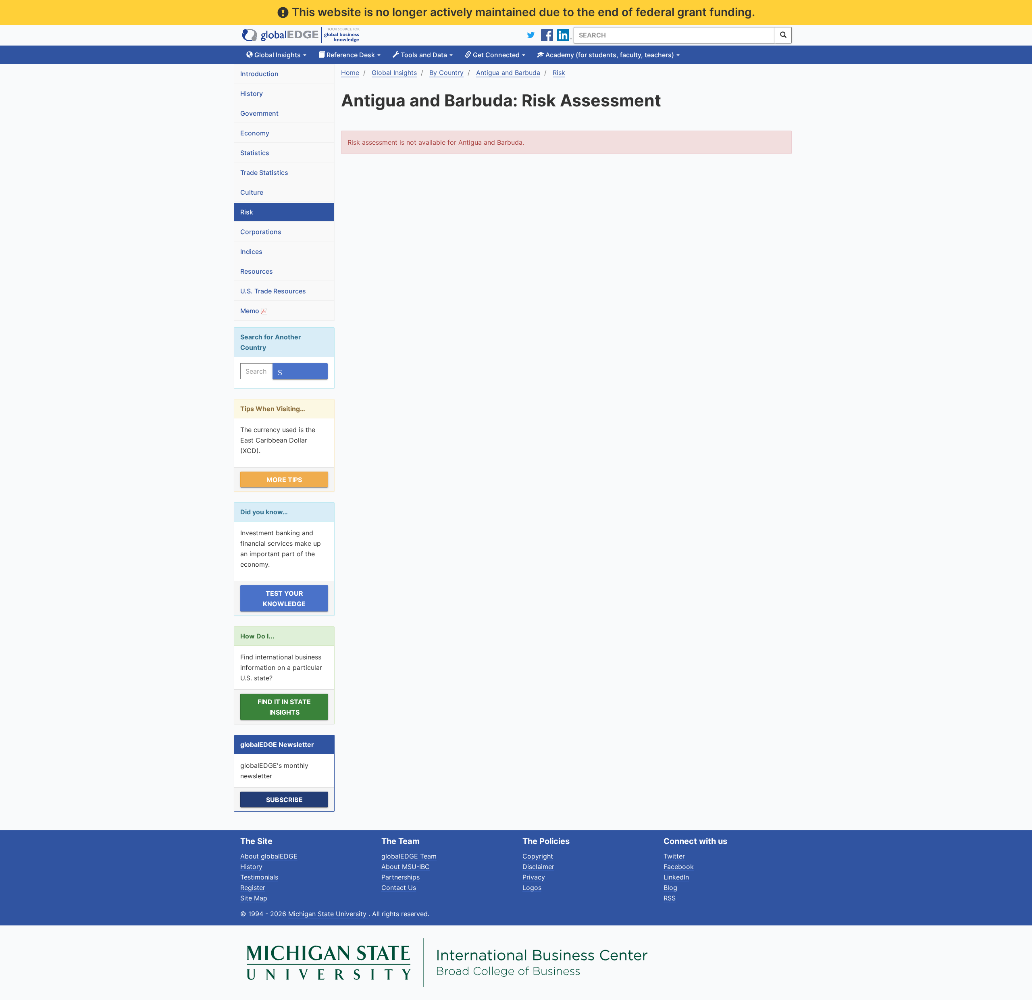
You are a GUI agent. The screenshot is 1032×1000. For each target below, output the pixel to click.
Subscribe (284, 800)
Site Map (253, 898)
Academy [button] (609, 55)
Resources (256, 271)
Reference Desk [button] (351, 55)
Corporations (260, 232)
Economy (254, 133)
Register (252, 888)
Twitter (674, 856)
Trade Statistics (264, 172)
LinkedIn (676, 877)
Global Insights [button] (277, 55)
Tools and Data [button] (424, 55)
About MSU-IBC (405, 867)
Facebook (679, 867)
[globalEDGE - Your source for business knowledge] (300, 35)
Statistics (254, 153)
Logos (531, 888)
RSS (670, 898)
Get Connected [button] (496, 55)
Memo (250, 311)
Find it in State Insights (284, 707)
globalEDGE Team (409, 856)
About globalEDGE (269, 856)
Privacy (533, 877)
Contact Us (398, 888)
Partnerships (400, 877)
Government (259, 113)
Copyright (537, 856)
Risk (246, 212)
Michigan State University (328, 914)
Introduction (259, 74)
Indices (251, 251)
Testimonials (259, 877)
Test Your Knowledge (284, 598)
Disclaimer (538, 867)
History (251, 93)
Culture (251, 192)
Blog (670, 888)
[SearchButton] (783, 35)
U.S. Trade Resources (273, 291)
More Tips (284, 480)
